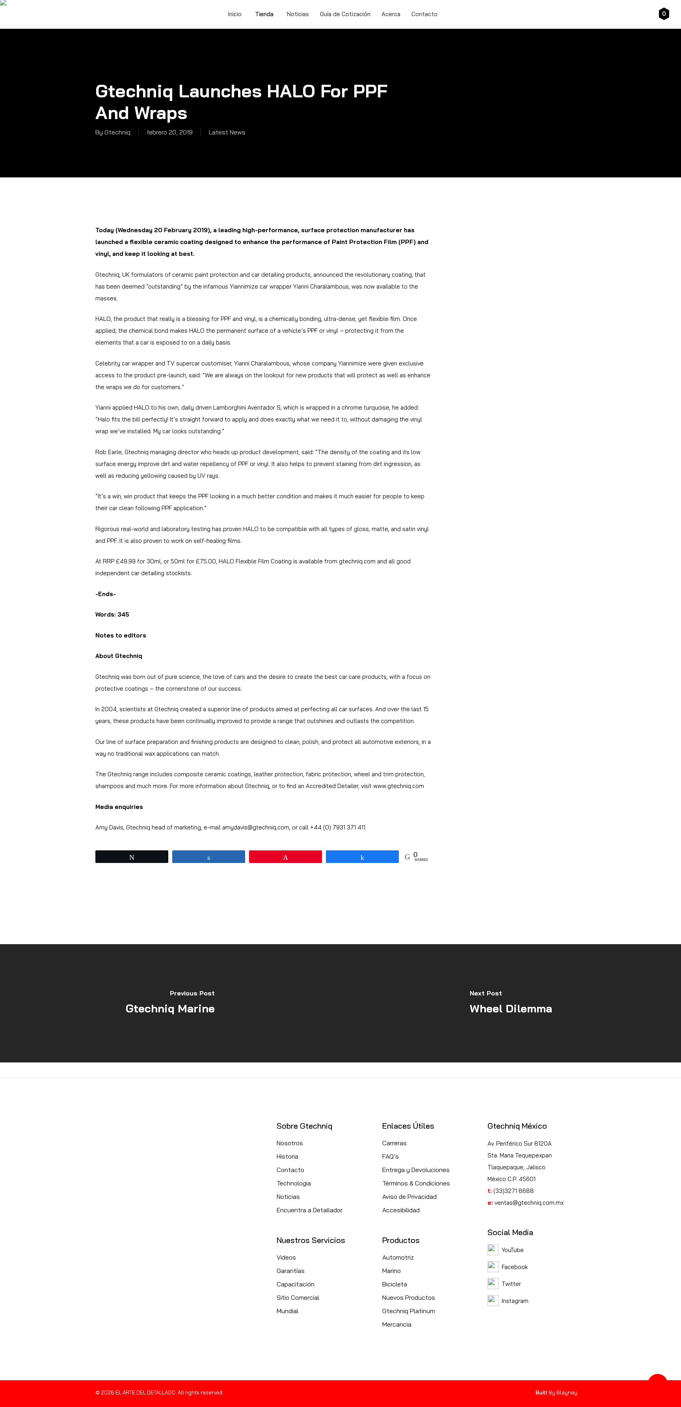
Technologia (294, 1183)
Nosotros (290, 1143)
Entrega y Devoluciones (416, 1170)
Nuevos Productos (408, 1297)
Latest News (227, 132)
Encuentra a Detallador (309, 1210)
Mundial (287, 1311)
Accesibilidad (401, 1210)
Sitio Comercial (298, 1297)
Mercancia (396, 1324)
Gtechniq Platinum (408, 1311)
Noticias (288, 1196)
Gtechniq (117, 132)
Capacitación (295, 1284)
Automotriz (398, 1257)
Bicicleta (394, 1284)
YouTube (513, 1250)
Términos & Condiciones (416, 1183)
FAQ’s (390, 1156)
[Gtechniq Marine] (170, 1003)
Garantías (291, 1271)
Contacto (290, 1170)
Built (541, 1392)
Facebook (515, 1267)
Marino (391, 1271)
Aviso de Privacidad (409, 1196)
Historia (287, 1156)
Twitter (511, 1284)
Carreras (394, 1143)
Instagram (515, 1301)
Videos (286, 1257)
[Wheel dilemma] (510, 1003)
